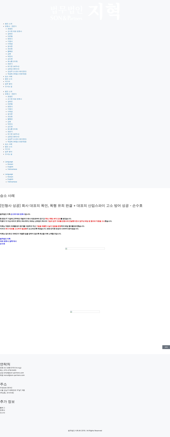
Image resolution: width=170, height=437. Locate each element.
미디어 (7, 81)
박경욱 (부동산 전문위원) (17, 74)
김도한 (10, 59)
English (10, 167)
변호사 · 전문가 (11, 26)
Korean (10, 164)
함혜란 (10, 51)
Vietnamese (12, 169)
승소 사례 (8, 76)
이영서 (10, 41)
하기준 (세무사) (13, 66)
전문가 (10, 64)
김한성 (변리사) (13, 69)
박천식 (10, 56)
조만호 (10, 49)
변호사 (10, 39)
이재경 (10, 44)
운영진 (10, 29)
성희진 (10, 34)
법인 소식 (8, 79)
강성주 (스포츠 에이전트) (17, 71)
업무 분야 (8, 84)
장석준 (10, 46)
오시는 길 (8, 86)
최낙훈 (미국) (13, 61)
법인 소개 (8, 24)
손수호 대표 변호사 (15, 31)
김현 (9, 54)
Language (9, 162)
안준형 (10, 36)
